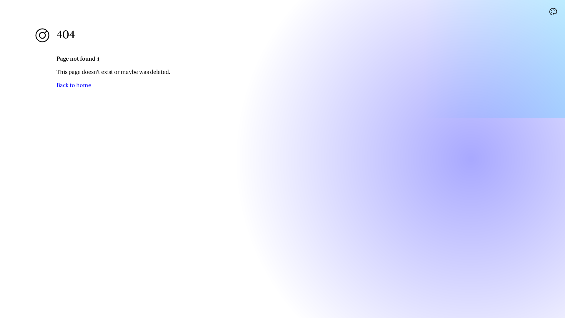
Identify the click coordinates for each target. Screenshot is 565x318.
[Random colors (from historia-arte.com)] (553, 12)
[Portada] (42, 35)
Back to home (73, 85)
